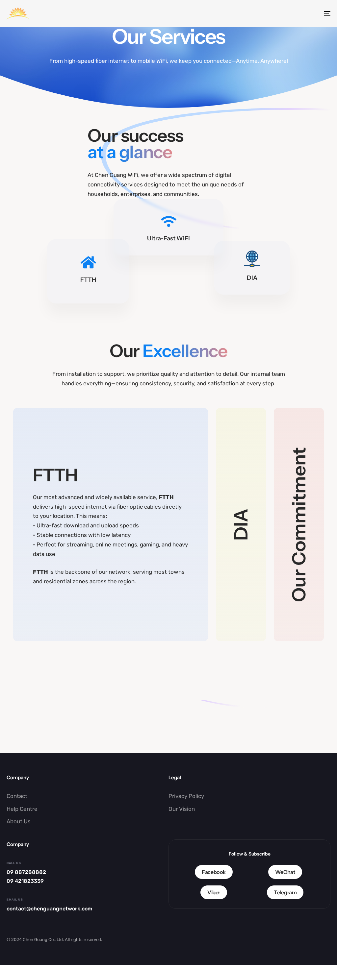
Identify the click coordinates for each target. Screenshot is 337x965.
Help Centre (22, 809)
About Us (19, 821)
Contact (17, 796)
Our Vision (181, 809)
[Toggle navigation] (276, 13)
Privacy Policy (186, 796)
